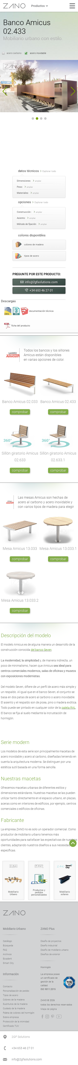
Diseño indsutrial (49, 945)
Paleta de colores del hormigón (18, 1012)
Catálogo (7, 941)
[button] (5, 91)
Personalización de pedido (16, 991)
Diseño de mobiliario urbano (54, 950)
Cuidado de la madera (14, 1008)
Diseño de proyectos (51, 941)
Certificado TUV (11, 1026)
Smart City (8, 963)
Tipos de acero (10, 995)
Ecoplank (7, 958)
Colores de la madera (14, 999)
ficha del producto (20, 325)
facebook (42, 1016)
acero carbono (14, 53)
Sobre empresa (11, 1017)
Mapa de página (49, 1009)
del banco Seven (41, 649)
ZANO (14, 5)
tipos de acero (31, 256)
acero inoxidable (37, 53)
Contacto (7, 986)
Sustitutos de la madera (15, 1004)
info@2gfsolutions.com (41, 282)
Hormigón (46, 967)
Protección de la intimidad (16, 1021)
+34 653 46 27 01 (41, 290)
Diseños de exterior (50, 954)
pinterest (52, 1016)
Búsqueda (8, 945)
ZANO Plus (47, 928)
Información (11, 974)
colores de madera (33, 244)
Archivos (7, 954)
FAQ (5, 950)
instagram (47, 1016)
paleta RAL (69, 707)
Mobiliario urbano (14, 928)
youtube (59, 1016)
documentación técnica (41, 311)
